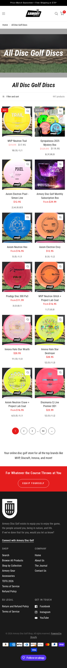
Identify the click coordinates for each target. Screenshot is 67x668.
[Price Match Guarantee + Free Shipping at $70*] (33, 3)
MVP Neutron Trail (17, 140)
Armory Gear (8, 570)
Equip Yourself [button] (33, 483)
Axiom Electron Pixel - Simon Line (17, 195)
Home (5, 25)
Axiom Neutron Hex (17, 247)
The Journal (41, 565)
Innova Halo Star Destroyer (50, 351)
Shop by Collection (12, 565)
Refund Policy (9, 591)
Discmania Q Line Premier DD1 (50, 404)
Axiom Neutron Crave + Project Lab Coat (17, 404)
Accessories (8, 575)
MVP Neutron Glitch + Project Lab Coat (50, 298)
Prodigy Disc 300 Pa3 (17, 296)
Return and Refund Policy (15, 606)
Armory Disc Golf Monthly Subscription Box (50, 195)
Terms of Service (11, 586)
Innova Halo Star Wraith (17, 349)
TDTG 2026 (7, 581)
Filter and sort (12, 96)
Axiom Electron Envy (49, 247)
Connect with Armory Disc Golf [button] (18, 540)
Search (5, 555)
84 (43, 431)
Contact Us (40, 570)
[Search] (56, 13)
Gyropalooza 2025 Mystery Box (49, 142)
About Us (39, 560)
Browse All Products (12, 560)
